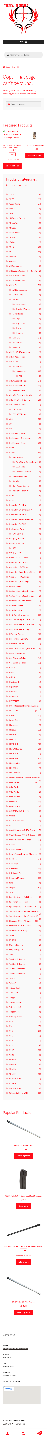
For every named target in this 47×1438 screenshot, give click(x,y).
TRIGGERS (13, 992)
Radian (12, 844)
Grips (18, 318)
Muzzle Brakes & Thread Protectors (24, 777)
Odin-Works (14, 801)
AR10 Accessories (20, 290)
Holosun (13, 691)
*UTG (11, 247)
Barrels (16, 299)
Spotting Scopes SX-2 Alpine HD (22, 906)
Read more (23, 1206)
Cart (36, 1431)
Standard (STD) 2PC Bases (20, 925)
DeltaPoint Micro (16, 605)
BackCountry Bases (17, 433)
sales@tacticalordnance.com (15, 1348)
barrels (12, 447)
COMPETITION (15, 553)
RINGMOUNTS (15, 873)
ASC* (11, 428)
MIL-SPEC (13, 768)
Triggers (19, 333)
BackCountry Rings (17, 443)
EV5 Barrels (21, 304)
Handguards (21, 371)
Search (23, 1434)
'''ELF (11, 194)
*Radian (12, 237)
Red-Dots (13, 859)
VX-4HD (12, 1069)
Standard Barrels (23, 309)
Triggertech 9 (15, 1007)
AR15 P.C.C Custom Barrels (20, 395)
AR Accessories (15, 266)
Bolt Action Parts (16, 529)
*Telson (12, 242)
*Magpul (13, 228)
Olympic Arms (15, 806)
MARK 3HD (13, 744)
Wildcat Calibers (19, 390)
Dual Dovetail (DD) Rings (19, 629)
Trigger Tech (14, 988)
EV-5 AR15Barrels (20, 414)
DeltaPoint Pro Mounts (19, 615)
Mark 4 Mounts (15, 749)
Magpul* (13, 739)
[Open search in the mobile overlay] (23, 54)
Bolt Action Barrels (21, 486)
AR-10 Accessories (17, 275)
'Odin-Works (14, 204)
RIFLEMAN (13, 868)
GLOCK (12, 667)
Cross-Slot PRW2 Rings (19, 577)
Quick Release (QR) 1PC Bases (22, 830)
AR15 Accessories (20, 476)
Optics (12, 815)
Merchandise (14, 763)
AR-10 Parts (14, 285)
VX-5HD (12, 1074)
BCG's (11, 495)
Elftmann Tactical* (17, 643)
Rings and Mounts (17, 878)
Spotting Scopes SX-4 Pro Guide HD (24, 911)
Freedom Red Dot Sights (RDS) (22, 648)
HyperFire (13, 696)
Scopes (12, 887)
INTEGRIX (13, 710)
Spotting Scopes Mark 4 (19, 902)
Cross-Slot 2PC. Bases (18, 562)
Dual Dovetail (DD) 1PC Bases (21, 619)
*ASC (11, 213)
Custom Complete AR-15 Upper (22, 596)
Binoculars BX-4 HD (17, 514)
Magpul (12, 730)
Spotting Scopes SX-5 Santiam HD (23, 916)
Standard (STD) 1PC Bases (20, 921)
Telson (12, 978)
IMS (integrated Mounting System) (24, 706)
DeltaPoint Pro (15, 610)
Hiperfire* (13, 686)
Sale (11, 882)
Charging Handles (17, 538)
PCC (11, 825)
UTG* (11, 1050)
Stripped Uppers (16, 945)
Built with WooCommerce (14, 1424)
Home (8, 67)
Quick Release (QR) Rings (20, 839)
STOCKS (12, 940)
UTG (14, 548)
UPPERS (16, 347)
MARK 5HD (13, 758)
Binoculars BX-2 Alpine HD (20, 510)
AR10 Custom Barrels (18, 381)
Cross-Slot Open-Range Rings (22, 572)
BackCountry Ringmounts (20, 438)
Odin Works (14, 782)
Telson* (12, 983)
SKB (11, 892)
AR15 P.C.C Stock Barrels (19, 400)
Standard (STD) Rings (18, 930)
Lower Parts (18, 314)
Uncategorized (15, 1016)
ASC (20, 376)
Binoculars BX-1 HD (17, 505)
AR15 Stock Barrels (17, 404)
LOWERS (16, 337)
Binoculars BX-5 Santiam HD (21, 519)
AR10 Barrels (18, 294)
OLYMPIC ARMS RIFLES (19, 811)
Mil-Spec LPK (15, 772)
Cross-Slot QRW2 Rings (19, 581)
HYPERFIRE (14, 701)
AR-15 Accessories (17, 357)
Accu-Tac (13, 261)
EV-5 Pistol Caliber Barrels (27, 462)
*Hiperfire (13, 223)
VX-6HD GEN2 (15, 1088)
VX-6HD (12, 1083)
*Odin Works (14, 232)
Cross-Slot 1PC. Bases (18, 557)
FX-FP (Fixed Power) (17, 653)
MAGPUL (13, 734)
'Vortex (12, 208)
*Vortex (12, 256)
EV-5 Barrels (18, 534)
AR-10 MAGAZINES (17, 280)
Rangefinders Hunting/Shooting (23, 854)
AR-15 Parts (14, 361)
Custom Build (15, 586)
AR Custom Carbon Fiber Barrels (23, 271)
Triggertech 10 (15, 1002)
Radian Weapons (16, 849)
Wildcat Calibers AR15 (18, 1093)
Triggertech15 (15, 1011)
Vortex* (12, 1059)
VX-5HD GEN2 (15, 1078)
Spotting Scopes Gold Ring (20, 897)
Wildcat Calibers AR (21, 490)
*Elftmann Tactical (17, 218)
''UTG (11, 199)
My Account (8, 1434)
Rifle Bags (13, 863)
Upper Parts (18, 342)
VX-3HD (12, 1064)
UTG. (11, 1045)
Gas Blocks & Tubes (17, 662)
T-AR (11, 954)
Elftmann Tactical (17, 634)
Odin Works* (14, 796)
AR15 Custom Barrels (18, 385)
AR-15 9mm (18, 409)
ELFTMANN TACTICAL (18, 639)
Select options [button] (12, 165)
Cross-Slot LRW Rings (18, 567)
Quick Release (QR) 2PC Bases (22, 835)
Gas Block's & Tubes (17, 658)
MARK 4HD (13, 753)
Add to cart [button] (24, 1262)
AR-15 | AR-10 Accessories (20, 352)
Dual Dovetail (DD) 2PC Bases (21, 624)
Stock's (19, 328)
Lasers (12, 715)
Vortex (12, 1055)
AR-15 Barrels (18, 457)
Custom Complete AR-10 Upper (22, 591)
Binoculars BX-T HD (17, 524)
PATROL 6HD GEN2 (17, 820)
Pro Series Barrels (23, 471)
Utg (11, 1026)
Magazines (20, 323)
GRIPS (12, 677)
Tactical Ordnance (17, 959)
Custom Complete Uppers (20, 600)
